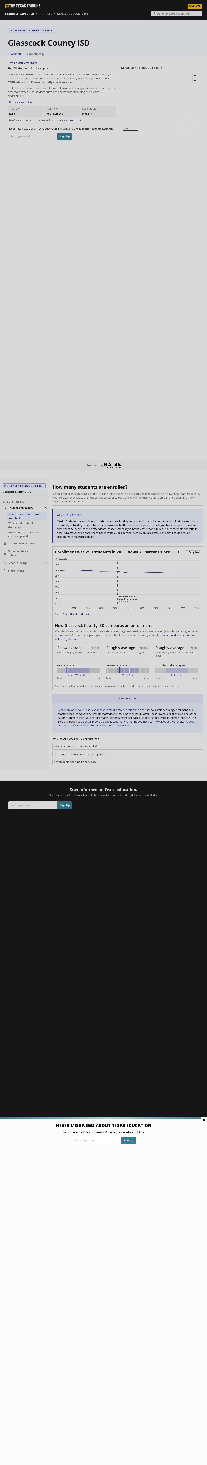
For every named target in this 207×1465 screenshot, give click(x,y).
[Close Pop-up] (204, 1120)
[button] (103, 732)
